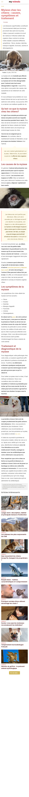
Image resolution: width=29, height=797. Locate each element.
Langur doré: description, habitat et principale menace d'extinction (14, 514)
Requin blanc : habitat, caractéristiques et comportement (14, 581)
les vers (17, 434)
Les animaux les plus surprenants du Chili (13, 535)
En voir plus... (14, 673)
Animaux (3, 511)
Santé (2, 6)
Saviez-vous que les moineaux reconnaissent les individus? (12, 624)
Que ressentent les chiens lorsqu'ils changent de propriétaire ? (14, 558)
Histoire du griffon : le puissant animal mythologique (13, 667)
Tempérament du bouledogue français (12, 646)
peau (14, 317)
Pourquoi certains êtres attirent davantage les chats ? (13, 602)
